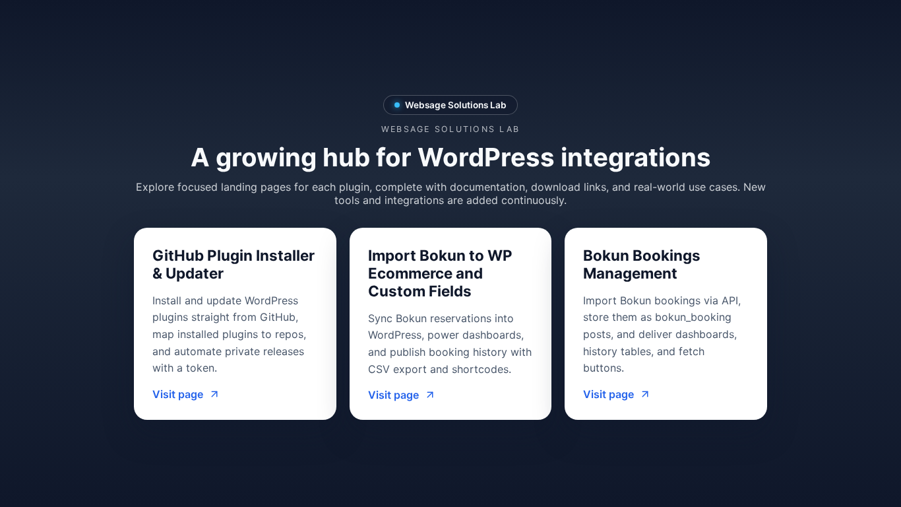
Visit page (177, 394)
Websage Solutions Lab (456, 105)
